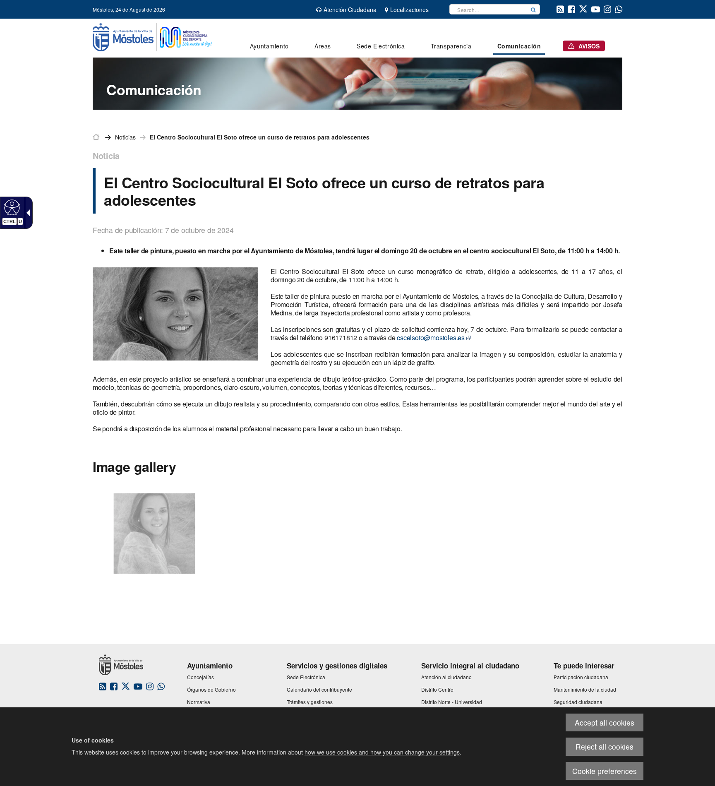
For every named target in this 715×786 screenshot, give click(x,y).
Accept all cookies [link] (604, 722)
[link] (11, 207)
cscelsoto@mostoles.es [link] (431, 337)
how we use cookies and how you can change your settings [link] (382, 752)
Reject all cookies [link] (604, 746)
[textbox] (488, 9)
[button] (533, 9)
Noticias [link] (125, 137)
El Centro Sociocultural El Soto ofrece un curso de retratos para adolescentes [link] (259, 137)
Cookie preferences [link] (604, 771)
